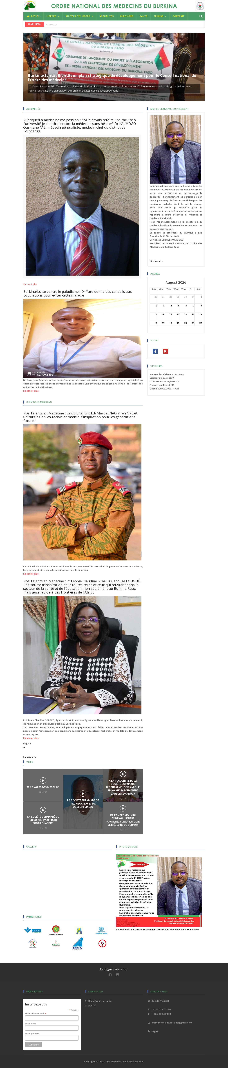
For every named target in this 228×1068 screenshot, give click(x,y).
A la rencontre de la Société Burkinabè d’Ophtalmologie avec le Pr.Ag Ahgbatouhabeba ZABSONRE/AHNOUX (83, 787)
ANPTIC (92, 1005)
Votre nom (30, 1023)
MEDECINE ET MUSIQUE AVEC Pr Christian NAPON (123, 804)
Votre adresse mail (35, 1013)
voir (43, 793)
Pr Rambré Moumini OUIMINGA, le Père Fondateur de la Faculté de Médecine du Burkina (83, 820)
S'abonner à (29, 756)
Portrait (178, 16)
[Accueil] (114, 5)
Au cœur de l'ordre (78, 16)
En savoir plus (30, 284)
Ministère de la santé (100, 1001)
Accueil (35, 16)
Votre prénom (32, 1033)
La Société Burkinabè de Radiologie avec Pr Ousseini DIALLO (43, 803)
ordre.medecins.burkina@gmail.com (171, 1022)
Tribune (159, 16)
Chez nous (126, 16)
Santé (143, 16)
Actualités (106, 16)
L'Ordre (52, 16)
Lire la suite (156, 261)
